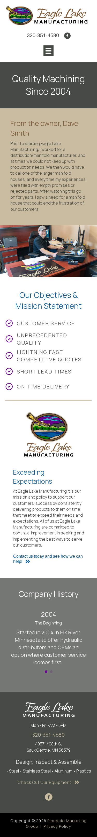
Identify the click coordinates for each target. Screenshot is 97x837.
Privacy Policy (57, 826)
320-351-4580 (48, 734)
